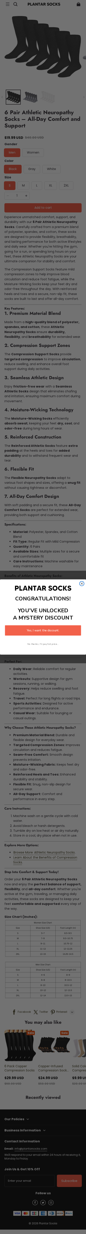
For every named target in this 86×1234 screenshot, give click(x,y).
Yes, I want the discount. (43, 630)
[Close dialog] (82, 583)
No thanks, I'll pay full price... (42, 644)
